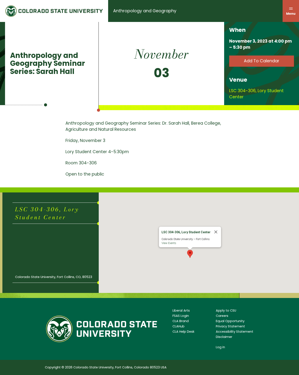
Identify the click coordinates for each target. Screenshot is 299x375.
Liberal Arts (181, 310)
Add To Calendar (261, 61)
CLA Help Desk (183, 331)
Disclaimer (224, 337)
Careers (222, 316)
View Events (169, 243)
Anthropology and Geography (144, 11)
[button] (190, 254)
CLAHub (178, 326)
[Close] (216, 232)
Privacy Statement (230, 326)
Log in (220, 347)
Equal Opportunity (230, 321)
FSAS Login (180, 316)
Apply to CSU (226, 310)
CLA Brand (180, 321)
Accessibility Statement (234, 331)
